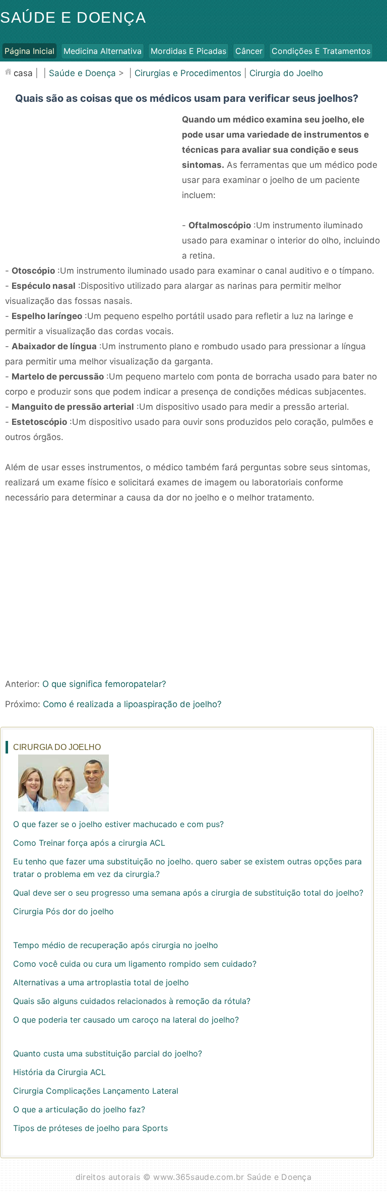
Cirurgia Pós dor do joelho (63, 911)
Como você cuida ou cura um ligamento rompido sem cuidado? (134, 964)
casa (23, 73)
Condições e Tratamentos (321, 51)
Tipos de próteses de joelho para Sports (90, 1128)
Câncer (249, 51)
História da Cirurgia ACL (59, 1072)
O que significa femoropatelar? (104, 684)
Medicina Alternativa (102, 51)
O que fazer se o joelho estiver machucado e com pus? (118, 824)
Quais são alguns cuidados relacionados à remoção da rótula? (131, 1001)
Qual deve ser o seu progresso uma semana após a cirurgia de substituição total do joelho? (188, 893)
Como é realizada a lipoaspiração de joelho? (132, 704)
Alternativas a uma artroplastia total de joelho (101, 982)
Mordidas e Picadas (188, 51)
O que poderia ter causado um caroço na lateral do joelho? (126, 1020)
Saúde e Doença (73, 17)
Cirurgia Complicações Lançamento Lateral (95, 1091)
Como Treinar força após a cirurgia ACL (89, 843)
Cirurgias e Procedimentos (188, 73)
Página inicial (29, 51)
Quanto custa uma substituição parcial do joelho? (107, 1053)
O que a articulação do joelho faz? (79, 1109)
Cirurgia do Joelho (286, 73)
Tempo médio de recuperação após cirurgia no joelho (115, 945)
